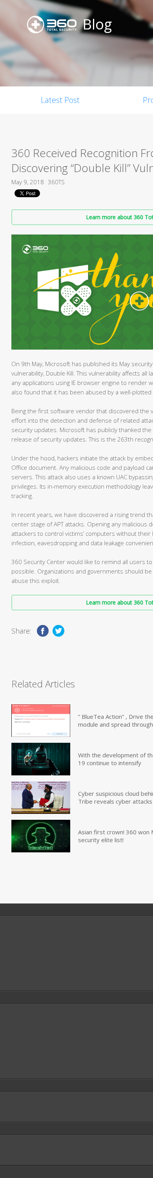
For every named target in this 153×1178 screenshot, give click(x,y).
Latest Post (60, 100)
